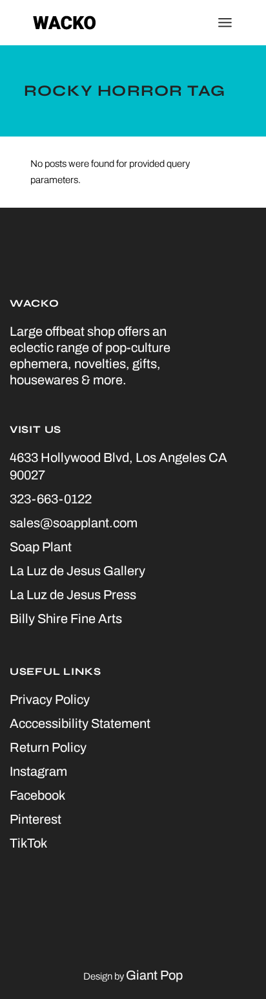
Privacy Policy (50, 699)
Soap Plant (41, 547)
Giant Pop (154, 975)
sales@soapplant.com (74, 523)
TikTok (28, 843)
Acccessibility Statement (80, 723)
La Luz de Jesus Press (73, 594)
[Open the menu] (225, 22)
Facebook (37, 795)
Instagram (38, 771)
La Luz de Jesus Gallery (77, 571)
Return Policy (48, 747)
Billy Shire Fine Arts (66, 618)
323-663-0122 (51, 499)
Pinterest (35, 819)
